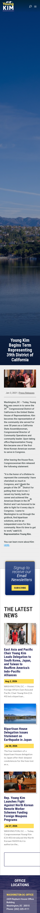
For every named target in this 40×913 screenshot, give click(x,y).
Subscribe (20, 588)
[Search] (30, 6)
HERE (6, 545)
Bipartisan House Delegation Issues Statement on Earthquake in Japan (18, 734)
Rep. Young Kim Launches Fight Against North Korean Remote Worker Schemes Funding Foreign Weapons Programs (18, 809)
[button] (35, 6)
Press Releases (26, 393)
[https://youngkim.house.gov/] (8, 6)
